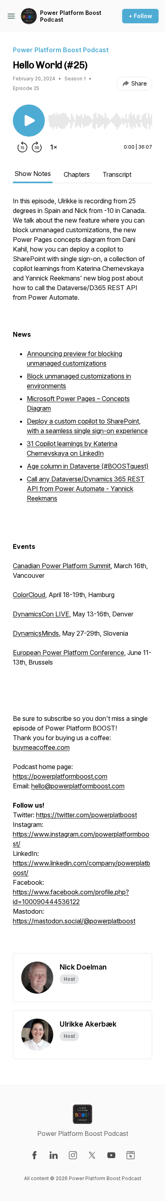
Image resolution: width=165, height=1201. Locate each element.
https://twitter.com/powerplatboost (86, 815)
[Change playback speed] (54, 147)
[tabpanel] (82, 574)
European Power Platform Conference (68, 653)
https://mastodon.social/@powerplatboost (74, 921)
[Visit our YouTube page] (111, 1155)
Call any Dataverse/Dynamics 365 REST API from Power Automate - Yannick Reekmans (86, 488)
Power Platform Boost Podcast (70, 16)
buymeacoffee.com (41, 747)
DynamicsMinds (36, 633)
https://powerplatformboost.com (60, 776)
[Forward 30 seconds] (36, 147)
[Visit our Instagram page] (73, 1155)
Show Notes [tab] (32, 174)
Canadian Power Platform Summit (62, 566)
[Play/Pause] (29, 120)
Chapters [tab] (77, 174)
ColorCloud (29, 595)
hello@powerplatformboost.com (78, 786)
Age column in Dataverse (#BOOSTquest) (88, 466)
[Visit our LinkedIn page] (54, 1155)
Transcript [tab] (117, 174)
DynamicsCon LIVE (41, 614)
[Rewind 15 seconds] (22, 147)
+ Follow (140, 15)
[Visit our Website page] (131, 1155)
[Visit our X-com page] (92, 1155)
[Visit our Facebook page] (34, 1155)
